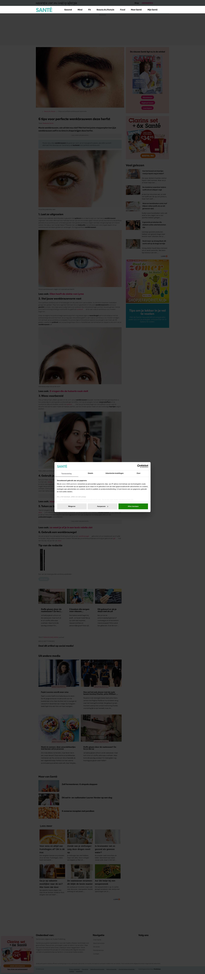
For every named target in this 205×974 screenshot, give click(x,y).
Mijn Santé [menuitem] (152, 9)
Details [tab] (90, 473)
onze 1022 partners (69, 484)
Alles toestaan (133, 506)
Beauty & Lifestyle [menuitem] (105, 9)
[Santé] (44, 9)
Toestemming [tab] (66, 473)
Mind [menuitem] (80, 9)
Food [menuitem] (122, 9)
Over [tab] (138, 473)
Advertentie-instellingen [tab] (114, 473)
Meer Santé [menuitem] (136, 9)
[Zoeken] (167, 9)
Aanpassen (101, 506)
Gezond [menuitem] (68, 9)
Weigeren (71, 506)
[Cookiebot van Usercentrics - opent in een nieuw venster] (139, 466)
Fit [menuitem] (89, 9)
